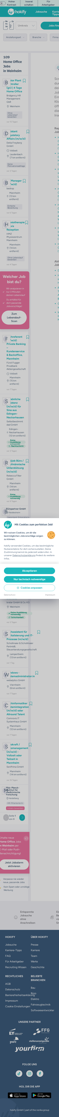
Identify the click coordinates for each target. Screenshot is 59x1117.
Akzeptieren (29, 570)
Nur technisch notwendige (29, 579)
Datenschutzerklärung (23, 555)
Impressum (50, 595)
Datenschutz (9, 595)
